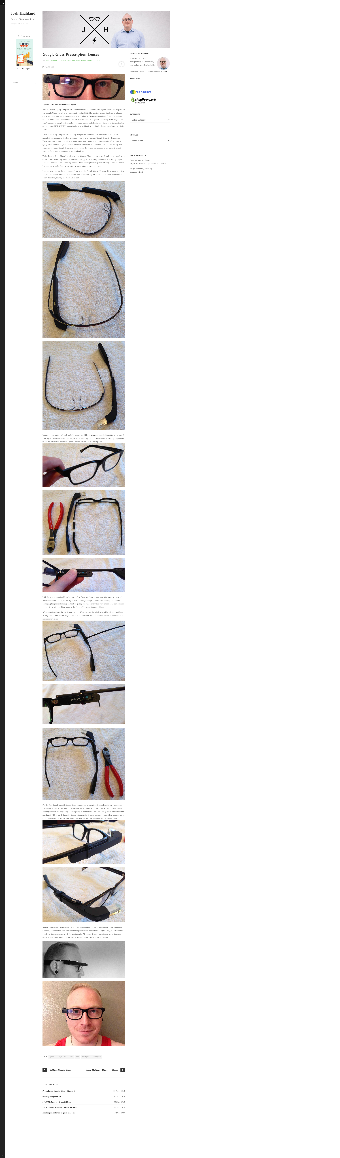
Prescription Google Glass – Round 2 (58, 1091)
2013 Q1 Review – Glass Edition (56, 1102)
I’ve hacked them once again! (63, 105)
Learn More (135, 78)
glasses (52, 1057)
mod (77, 1057)
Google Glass (65, 60)
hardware (76, 60)
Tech (98, 60)
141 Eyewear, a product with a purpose (59, 1107)
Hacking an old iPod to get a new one (58, 1113)
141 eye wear (89, 435)
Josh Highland (23, 13)
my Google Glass (66, 110)
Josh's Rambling (88, 60)
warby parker (97, 1057)
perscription (85, 1057)
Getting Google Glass (51, 1096)
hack (71, 1057)
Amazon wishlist (137, 172)
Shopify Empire (23, 69)
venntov (164, 72)
